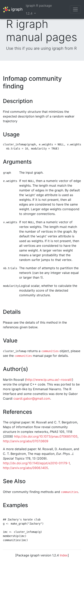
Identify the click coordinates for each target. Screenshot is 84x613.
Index (64, 555)
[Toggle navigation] (75, 9)
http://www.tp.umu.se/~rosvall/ (49, 380)
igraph (16, 9)
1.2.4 (29, 13)
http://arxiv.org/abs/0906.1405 (25, 468)
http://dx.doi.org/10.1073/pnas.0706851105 (46, 436)
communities (50, 351)
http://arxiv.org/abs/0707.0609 (25, 441)
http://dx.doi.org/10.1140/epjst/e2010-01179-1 (36, 463)
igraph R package (39, 5)
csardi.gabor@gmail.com (31, 398)
